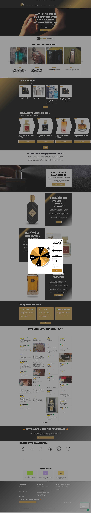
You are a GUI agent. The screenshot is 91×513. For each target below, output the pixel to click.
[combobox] (54, 261)
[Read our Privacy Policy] (61, 266)
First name (53, 249)
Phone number (54, 258)
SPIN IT (57, 270)
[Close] (61, 240)
